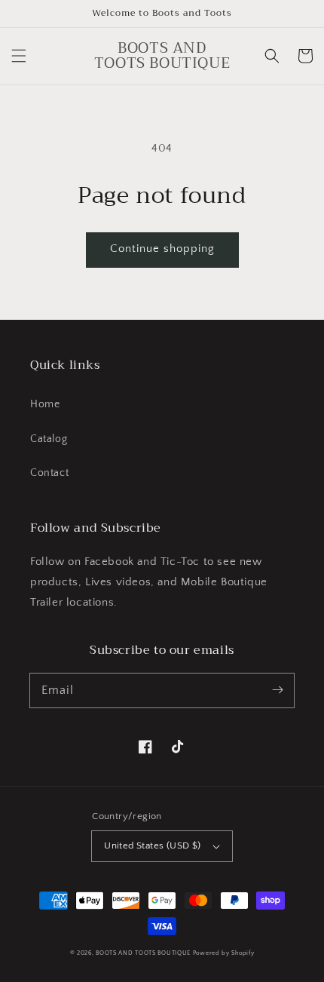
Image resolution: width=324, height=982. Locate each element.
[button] (18, 55)
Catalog (48, 439)
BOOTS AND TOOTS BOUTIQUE (143, 953)
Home (45, 404)
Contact (49, 473)
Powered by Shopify (224, 953)
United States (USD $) (152, 845)
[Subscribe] (277, 690)
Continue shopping (162, 248)
